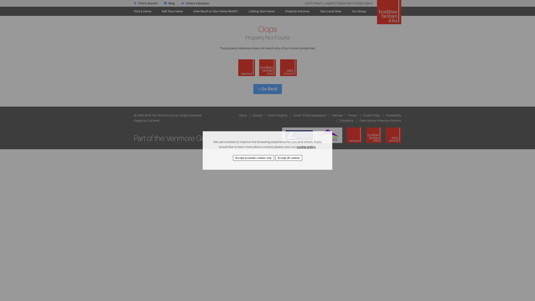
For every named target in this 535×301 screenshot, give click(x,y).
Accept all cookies (289, 157)
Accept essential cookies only (253, 157)
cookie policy (306, 147)
